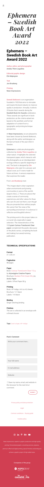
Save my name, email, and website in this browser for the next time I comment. (21, 385)
